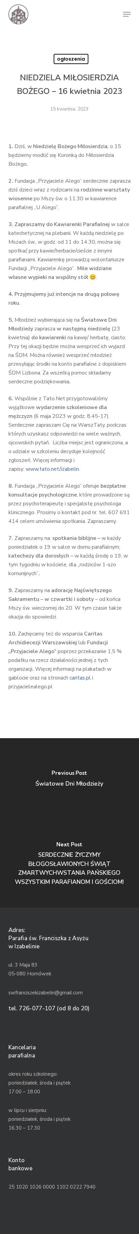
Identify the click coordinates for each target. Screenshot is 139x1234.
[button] (127, 14)
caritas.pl (80, 678)
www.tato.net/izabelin (52, 469)
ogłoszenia (71, 59)
